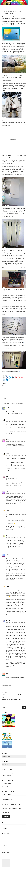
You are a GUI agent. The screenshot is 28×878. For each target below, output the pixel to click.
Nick (7, 439)
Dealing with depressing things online (10, 773)
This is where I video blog (7, 799)
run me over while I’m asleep (16, 77)
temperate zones (6, 44)
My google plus (5, 786)
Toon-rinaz (4, 371)
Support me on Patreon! (7, 796)
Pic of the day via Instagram (8, 791)
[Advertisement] (6, 863)
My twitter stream (6, 789)
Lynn (17, 260)
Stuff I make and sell (6, 794)
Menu (14, 7)
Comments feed (5, 831)
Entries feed (4, 828)
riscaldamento (5, 163)
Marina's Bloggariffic (13, 2)
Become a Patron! (6, 852)
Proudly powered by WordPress (9, 874)
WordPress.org (5, 833)
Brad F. (8, 554)
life (5, 398)
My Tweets (4, 845)
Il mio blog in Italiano (6, 783)
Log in (3, 825)
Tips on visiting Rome (6, 775)
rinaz (19, 11)
